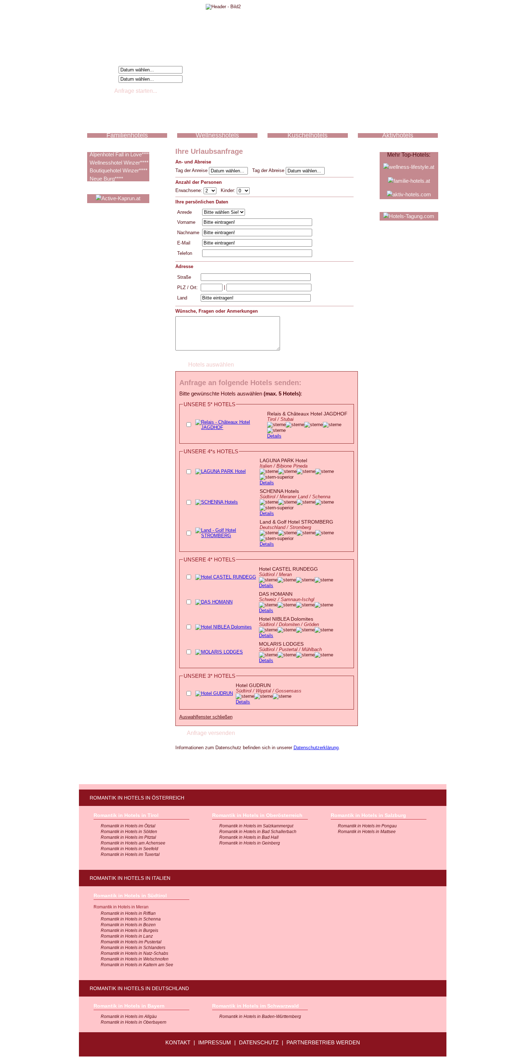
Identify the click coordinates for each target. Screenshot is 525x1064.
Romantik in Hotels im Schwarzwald (255, 1006)
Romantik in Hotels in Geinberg (249, 843)
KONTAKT (177, 1042)
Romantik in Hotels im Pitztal (128, 837)
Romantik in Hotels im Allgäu (129, 1016)
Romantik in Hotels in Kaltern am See (137, 964)
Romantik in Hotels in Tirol (126, 815)
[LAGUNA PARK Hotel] (220, 471)
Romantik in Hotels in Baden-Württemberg (260, 1016)
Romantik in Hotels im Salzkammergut (256, 825)
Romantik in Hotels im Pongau (367, 825)
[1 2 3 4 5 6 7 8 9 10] (211, 190)
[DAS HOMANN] (213, 602)
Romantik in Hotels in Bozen (128, 924)
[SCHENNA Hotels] (216, 502)
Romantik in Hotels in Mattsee (367, 831)
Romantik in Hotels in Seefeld (129, 848)
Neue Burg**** (106, 179)
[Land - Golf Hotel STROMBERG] (226, 535)
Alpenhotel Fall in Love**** (120, 154)
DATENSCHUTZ (259, 1042)
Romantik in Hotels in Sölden (129, 831)
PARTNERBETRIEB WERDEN (323, 1042)
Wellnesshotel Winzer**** (119, 163)
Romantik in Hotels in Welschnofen (135, 959)
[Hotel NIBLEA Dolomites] (223, 627)
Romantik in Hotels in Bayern (129, 1006)
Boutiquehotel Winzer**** (119, 170)
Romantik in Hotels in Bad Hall (249, 837)
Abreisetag (104, 78)
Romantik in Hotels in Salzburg (368, 815)
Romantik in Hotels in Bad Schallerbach (257, 831)
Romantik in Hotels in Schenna (131, 919)
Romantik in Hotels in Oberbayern (133, 1022)
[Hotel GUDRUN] (214, 693)
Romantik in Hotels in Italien (130, 878)
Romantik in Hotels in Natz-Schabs (134, 953)
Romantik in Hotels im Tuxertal (130, 854)
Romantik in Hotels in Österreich (137, 798)
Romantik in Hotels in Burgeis (129, 930)
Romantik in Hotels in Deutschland (139, 988)
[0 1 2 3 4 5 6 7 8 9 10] (243, 190)
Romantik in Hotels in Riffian (128, 913)
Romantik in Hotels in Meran (121, 906)
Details (274, 436)
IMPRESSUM (214, 1042)
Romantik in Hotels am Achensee (133, 843)
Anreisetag (104, 69)
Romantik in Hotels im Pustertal (131, 941)
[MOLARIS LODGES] (219, 652)
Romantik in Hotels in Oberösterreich (257, 815)
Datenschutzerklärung (316, 747)
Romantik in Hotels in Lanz (127, 936)
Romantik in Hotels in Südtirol (130, 895)
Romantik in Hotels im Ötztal (128, 825)
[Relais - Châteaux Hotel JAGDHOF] (229, 427)
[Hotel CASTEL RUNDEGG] (225, 577)
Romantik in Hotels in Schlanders (133, 947)
